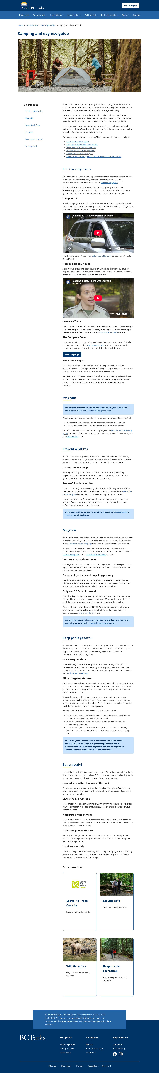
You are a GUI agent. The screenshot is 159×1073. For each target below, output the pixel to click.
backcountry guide (109, 182)
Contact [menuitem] (136, 15)
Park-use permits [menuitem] (108, 15)
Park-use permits (67, 1044)
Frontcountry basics (34, 111)
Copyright (106, 1066)
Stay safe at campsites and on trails (82, 144)
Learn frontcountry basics (77, 141)
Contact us (118, 1044)
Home (20, 25)
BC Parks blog (119, 1048)
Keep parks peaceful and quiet (79, 153)
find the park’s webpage (77, 673)
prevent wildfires (86, 613)
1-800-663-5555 (120, 512)
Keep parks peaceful (34, 139)
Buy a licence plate (94, 1048)
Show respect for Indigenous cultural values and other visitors (93, 156)
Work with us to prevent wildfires (81, 147)
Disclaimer (66, 1066)
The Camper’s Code (95, 345)
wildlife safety (72, 436)
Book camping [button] (130, 5)
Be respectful (31, 146)
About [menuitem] (124, 15)
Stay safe (29, 118)
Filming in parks (67, 1048)
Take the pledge (72, 354)
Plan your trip (32, 25)
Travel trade (65, 1052)
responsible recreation (99, 623)
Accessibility (93, 1066)
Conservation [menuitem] (73, 15)
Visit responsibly (47, 25)
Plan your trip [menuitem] (39, 15)
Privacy (79, 1066)
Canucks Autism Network (100, 256)
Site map (52, 1066)
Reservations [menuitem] (56, 15)
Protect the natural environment (80, 150)
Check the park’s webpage (80, 543)
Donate (89, 1044)
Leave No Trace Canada (108, 332)
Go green (29, 132)
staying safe (101, 410)
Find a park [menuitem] (24, 15)
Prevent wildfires (32, 125)
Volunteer (90, 1052)
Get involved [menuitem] (90, 15)
